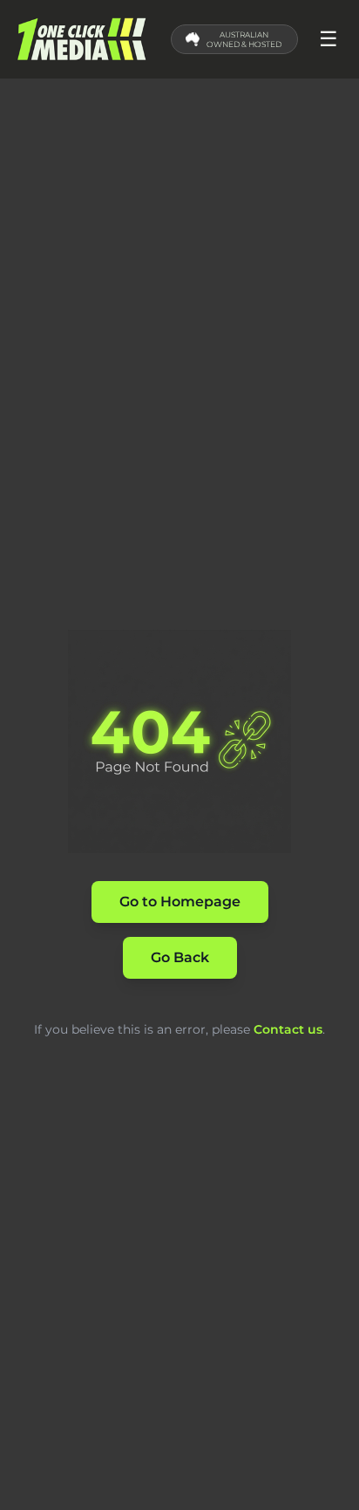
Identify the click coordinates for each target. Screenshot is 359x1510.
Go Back (180, 957)
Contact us (288, 1029)
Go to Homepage (179, 901)
